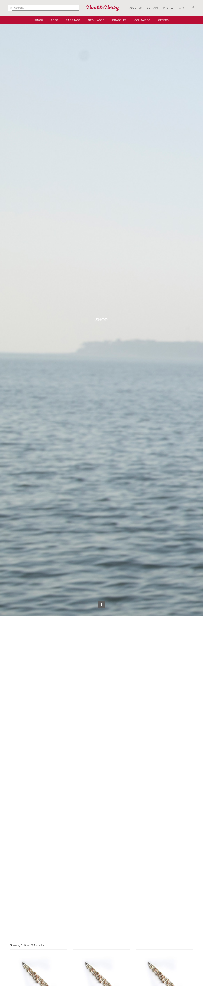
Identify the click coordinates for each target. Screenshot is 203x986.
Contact (152, 8)
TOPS (54, 20)
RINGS (38, 20)
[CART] (193, 7)
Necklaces (96, 20)
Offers (163, 20)
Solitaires (142, 20)
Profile (168, 8)
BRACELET (119, 20)
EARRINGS (73, 20)
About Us (136, 8)
